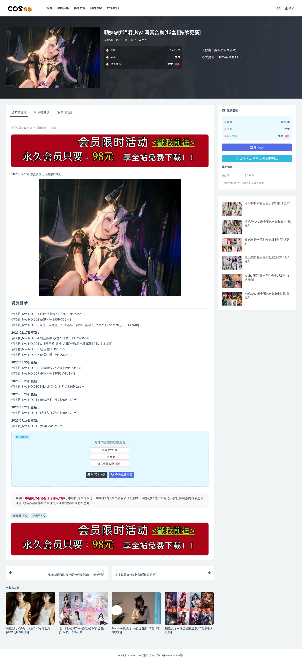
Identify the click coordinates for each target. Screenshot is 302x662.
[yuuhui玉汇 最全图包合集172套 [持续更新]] (232, 281)
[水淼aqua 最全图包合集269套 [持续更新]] (232, 300)
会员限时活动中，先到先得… (257, 158)
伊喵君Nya (38, 516)
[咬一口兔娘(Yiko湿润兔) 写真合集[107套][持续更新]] (83, 609)
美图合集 (63, 8)
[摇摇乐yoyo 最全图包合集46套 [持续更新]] (232, 227)
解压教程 (79, 8)
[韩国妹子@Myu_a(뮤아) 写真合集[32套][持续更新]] (30, 609)
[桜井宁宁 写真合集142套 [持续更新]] (232, 209)
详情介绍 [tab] (21, 112)
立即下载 (256, 147)
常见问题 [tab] (66, 112)
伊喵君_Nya (20, 516)
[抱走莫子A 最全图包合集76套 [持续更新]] (189, 610)
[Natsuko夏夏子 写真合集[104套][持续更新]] (136, 608)
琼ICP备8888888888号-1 (170, 655)
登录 (291, 8)
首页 (49, 8)
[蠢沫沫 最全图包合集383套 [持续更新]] (232, 246)
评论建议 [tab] (44, 112)
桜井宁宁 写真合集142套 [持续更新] (267, 203)
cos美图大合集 (146, 655)
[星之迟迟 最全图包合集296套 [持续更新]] (232, 263)
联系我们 (113, 8)
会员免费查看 (123, 474)
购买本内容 (98, 474)
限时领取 (96, 8)
